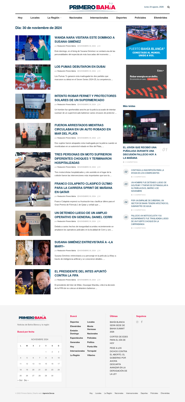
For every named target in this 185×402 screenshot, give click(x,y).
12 (27, 363)
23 (52, 369)
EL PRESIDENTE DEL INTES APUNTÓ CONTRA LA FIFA (80, 273)
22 (46, 369)
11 (21, 363)
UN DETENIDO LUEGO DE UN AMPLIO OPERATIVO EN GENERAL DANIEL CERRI (83, 215)
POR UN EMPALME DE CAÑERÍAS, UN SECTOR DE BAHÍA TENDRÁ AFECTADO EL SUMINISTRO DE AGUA (149, 203)
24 (59, 369)
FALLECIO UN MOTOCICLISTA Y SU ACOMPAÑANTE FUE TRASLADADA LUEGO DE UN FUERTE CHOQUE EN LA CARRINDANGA (149, 219)
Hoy (20, 17)
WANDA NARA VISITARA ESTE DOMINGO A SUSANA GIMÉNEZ (85, 39)
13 (33, 363)
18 (21, 369)
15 (46, 363)
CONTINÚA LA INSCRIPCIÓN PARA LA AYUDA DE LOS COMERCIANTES (147, 171)
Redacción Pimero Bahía (66, 46)
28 (39, 375)
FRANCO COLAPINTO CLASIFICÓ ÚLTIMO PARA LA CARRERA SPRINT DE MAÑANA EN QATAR (83, 187)
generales (75, 342)
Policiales (140, 17)
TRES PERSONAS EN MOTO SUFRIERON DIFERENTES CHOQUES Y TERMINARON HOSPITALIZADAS (83, 158)
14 (39, 363)
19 (27, 369)
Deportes (121, 17)
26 (27, 375)
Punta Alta (92, 346)
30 (52, 375)
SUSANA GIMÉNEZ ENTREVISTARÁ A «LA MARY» (84, 244)
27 (33, 375)
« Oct (19, 380)
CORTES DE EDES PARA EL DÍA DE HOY (119, 339)
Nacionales (75, 17)
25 (21, 375)
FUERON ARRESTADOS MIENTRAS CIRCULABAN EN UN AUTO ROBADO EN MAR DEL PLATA (83, 129)
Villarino (91, 355)
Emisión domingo (74, 332)
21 (39, 369)
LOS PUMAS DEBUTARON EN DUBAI (80, 66)
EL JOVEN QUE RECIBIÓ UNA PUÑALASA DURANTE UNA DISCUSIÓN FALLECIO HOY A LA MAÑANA (139, 153)
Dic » (26, 380)
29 (46, 375)
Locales (35, 17)
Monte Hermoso (91, 328)
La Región (53, 17)
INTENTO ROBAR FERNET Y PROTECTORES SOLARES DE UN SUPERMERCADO (85, 98)
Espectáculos (76, 337)
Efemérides (160, 17)
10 (59, 357)
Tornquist (91, 350)
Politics (90, 342)
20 (33, 369)
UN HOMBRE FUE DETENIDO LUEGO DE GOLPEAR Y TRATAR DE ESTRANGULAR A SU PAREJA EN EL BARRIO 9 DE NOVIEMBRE (149, 186)
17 (59, 363)
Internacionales (99, 17)
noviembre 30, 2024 (87, 46)
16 (52, 363)
